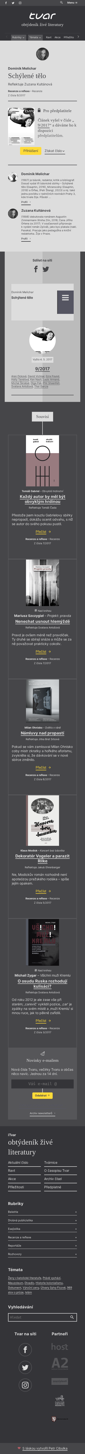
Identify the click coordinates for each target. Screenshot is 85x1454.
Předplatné (52, 1187)
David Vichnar (36, 376)
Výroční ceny (31, 1287)
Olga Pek (36, 383)
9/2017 (44, 125)
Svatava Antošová (22, 386)
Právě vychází (51, 1278)
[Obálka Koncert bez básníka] (42, 820)
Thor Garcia (41, 386)
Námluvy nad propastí (42, 733)
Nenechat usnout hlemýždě (42, 621)
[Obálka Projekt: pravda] (42, 583)
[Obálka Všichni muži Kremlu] (42, 942)
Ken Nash (36, 379)
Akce (57, 37)
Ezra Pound (52, 376)
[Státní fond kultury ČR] (59, 1419)
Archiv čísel (53, 1179)
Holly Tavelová (20, 379)
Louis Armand (51, 379)
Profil (24, 202)
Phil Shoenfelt (51, 383)
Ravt (48, 37)
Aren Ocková (18, 376)
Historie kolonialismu (49, 1283)
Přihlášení (30, 151)
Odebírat (41, 1095)
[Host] (59, 1347)
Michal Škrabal (20, 383)
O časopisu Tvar (56, 1170)
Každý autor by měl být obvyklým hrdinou (42, 499)
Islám (28, 1292)
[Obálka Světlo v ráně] (42, 701)
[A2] (59, 1364)
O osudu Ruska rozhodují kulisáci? (42, 983)
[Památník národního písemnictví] (59, 1401)
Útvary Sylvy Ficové (53, 1287)
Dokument (14, 1287)
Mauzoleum (15, 1283)
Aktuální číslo (18, 1162)
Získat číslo (53, 151)
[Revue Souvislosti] (59, 1382)
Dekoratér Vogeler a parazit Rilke (42, 858)
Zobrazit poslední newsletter (41, 1105)
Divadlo (29, 1283)
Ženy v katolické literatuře (24, 1278)
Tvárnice (50, 1162)
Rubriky (17, 37)
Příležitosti (70, 37)
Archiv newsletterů (41, 1113)
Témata (34, 37)
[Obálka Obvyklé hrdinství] (42, 460)
